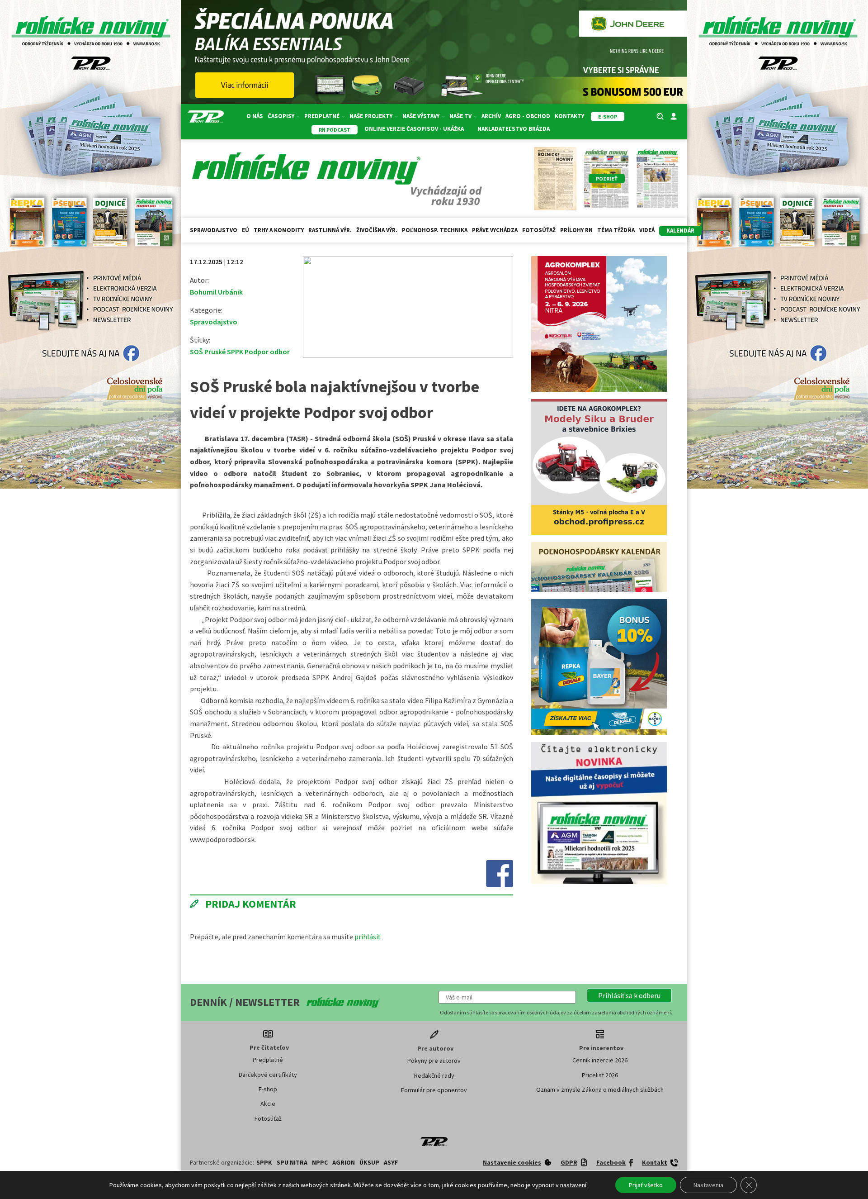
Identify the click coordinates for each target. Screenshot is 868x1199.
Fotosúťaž (539, 230)
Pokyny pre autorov (434, 1060)
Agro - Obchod (527, 116)
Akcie (267, 1103)
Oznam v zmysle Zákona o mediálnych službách (600, 1089)
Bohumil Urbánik (216, 291)
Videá (647, 230)
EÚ (245, 230)
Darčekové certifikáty (268, 1075)
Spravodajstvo (213, 230)
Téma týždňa (616, 230)
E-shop (268, 1089)
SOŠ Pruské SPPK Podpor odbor (240, 351)
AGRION (343, 1162)
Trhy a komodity (279, 230)
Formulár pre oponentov (434, 1090)
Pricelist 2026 (600, 1075)
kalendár (680, 230)
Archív (491, 116)
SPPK (264, 1162)
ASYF (391, 1162)
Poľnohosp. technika (434, 230)
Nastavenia (708, 1185)
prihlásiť (367, 936)
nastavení (573, 1185)
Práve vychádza (495, 230)
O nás (254, 116)
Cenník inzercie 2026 (599, 1060)
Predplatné (268, 1060)
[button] (629, 995)
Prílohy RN (576, 230)
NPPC (320, 1162)
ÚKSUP (369, 1162)
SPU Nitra (292, 1162)
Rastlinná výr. (330, 230)
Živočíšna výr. (376, 230)
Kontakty (569, 116)
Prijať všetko (646, 1185)
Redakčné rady (434, 1075)
